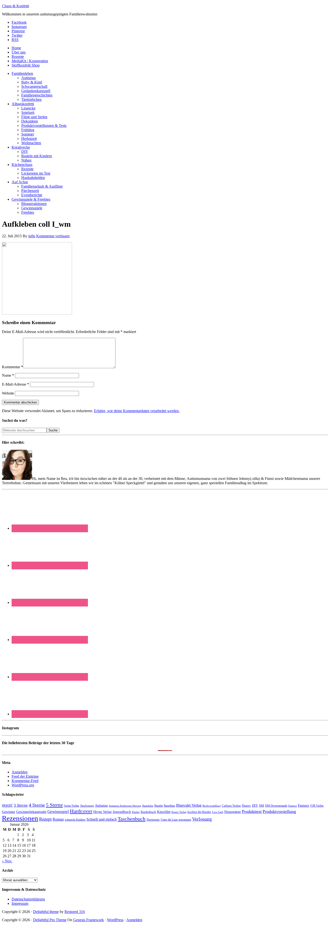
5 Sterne (54, 805)
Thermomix (153, 819)
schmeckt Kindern (75, 819)
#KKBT (7, 805)
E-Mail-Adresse (15, 384)
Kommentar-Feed (25, 781)
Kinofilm (164, 812)
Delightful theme (46, 912)
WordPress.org (23, 785)
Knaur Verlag (179, 812)
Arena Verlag (71, 805)
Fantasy (303, 805)
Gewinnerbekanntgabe (31, 812)
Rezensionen (20, 818)
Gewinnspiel (58, 811)
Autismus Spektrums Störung (125, 805)
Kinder (136, 811)
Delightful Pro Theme (49, 920)
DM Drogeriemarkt (276, 805)
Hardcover (81, 811)
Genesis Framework (88, 920)
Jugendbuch (122, 812)
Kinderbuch (148, 812)
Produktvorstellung (279, 811)
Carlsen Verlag (231, 805)
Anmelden (20, 772)
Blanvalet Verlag (188, 805)
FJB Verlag (316, 805)
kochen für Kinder (199, 812)
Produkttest (252, 811)
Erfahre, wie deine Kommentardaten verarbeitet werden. (136, 411)
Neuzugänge (232, 812)
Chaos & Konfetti (15, 6)
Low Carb (217, 811)
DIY (255, 805)
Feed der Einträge (25, 776)
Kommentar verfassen (53, 236)
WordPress (115, 920)
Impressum (20, 903)
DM (261, 805)
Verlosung (202, 819)
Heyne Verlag (102, 812)
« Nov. (7, 861)
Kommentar (12, 367)
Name (8, 375)
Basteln (158, 805)
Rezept (45, 819)
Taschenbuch (131, 819)
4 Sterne (37, 805)
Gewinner (8, 812)
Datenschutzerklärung (28, 899)
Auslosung (87, 805)
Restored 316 (75, 912)
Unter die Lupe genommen (176, 819)
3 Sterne (21, 805)
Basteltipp (169, 805)
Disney (246, 805)
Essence (292, 805)
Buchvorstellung (211, 805)
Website (8, 393)
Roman (58, 819)
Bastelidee (147, 805)
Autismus (101, 805)
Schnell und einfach (101, 819)
